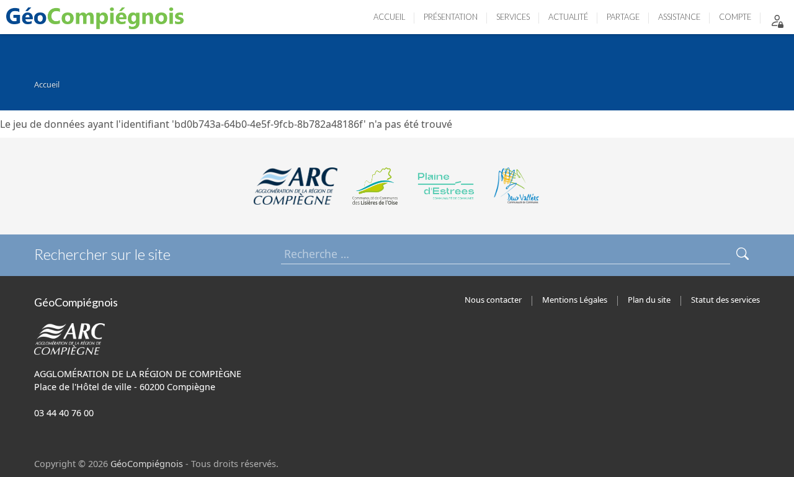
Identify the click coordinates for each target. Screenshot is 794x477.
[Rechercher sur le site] (742, 254)
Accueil (47, 84)
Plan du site (649, 299)
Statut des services (725, 299)
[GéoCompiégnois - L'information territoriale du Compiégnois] (98, 17)
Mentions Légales (574, 299)
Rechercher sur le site (102, 254)
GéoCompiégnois (146, 464)
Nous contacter (493, 299)
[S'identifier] (777, 20)
